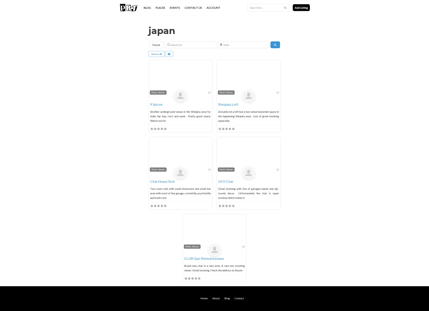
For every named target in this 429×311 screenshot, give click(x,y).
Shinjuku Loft (228, 104)
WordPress (148, 306)
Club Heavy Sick (162, 181)
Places (160, 7)
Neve (122, 306)
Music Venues (158, 92)
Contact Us (193, 7)
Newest (155, 54)
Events (175, 7)
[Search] (285, 8)
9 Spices (156, 104)
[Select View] (169, 54)
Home (204, 298)
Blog (147, 7)
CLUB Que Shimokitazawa (204, 258)
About (216, 298)
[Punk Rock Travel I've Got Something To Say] (128, 7)
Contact (239, 298)
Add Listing (301, 7)
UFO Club (225, 181)
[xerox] (180, 99)
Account (213, 7)
